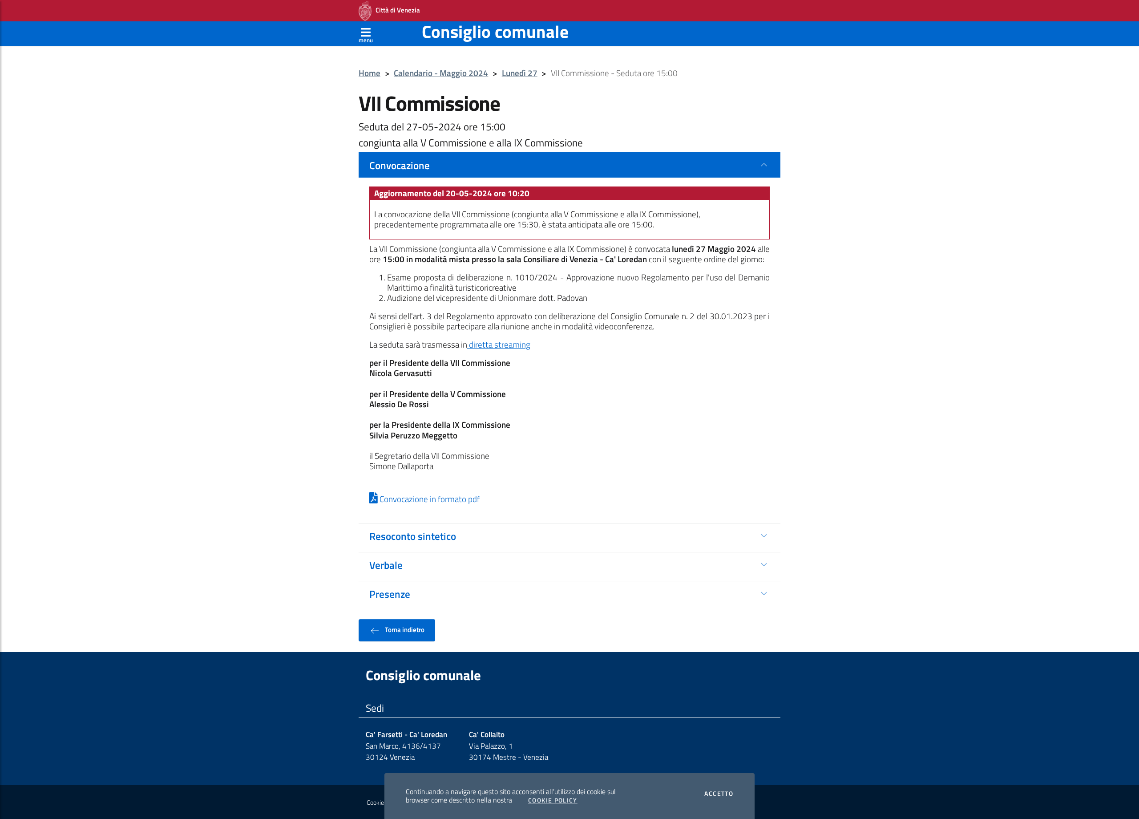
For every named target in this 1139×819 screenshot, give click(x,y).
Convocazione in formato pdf (429, 499)
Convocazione (399, 165)
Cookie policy (383, 802)
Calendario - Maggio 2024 (441, 73)
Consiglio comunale (495, 31)
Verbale (386, 565)
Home (369, 73)
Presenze (389, 594)
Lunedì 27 (519, 73)
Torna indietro (404, 629)
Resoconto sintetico (412, 536)
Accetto (718, 794)
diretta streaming (498, 344)
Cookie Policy (553, 800)
